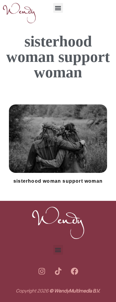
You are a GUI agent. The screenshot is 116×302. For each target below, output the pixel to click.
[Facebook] (74, 271)
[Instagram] (41, 271)
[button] (58, 8)
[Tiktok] (58, 271)
